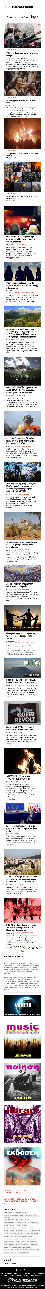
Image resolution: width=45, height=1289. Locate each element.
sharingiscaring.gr (31, 1287)
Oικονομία (24, 1228)
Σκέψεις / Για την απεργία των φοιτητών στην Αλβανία (19, 585)
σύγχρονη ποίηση (23, 1252)
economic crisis (9, 1222)
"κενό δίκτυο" (8, 1212)
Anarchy (25, 1212)
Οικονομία (7, 1247)
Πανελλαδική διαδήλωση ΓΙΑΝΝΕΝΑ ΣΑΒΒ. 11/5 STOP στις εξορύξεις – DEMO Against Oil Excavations (21, 390)
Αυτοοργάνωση (31, 1239)
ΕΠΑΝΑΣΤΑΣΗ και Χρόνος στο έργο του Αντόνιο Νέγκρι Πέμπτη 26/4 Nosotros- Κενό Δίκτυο (21, 927)
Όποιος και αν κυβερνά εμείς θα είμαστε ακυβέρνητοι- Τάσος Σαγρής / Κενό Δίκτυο (22, 285)
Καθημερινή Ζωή (32, 1241)
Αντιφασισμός (8, 1239)
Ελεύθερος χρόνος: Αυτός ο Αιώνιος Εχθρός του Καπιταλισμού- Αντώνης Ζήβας (22, 828)
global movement (33, 1222)
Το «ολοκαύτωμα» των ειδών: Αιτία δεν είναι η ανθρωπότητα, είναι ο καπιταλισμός (21, 544)
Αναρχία (6, 1236)
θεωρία (38, 1250)
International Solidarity (12, 1228)
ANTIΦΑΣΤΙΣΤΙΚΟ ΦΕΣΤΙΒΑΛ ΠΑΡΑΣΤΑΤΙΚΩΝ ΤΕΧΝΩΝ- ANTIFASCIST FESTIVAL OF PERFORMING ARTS (21, 1201)
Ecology (26, 1219)
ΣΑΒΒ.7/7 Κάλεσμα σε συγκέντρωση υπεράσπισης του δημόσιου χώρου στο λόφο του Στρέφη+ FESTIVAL (21, 879)
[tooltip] (16, 1269)
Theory (17, 292)
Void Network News (28, 292)
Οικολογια (34, 1244)
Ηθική (18, 1241)
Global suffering (21, 1225)
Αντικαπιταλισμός (27, 1236)
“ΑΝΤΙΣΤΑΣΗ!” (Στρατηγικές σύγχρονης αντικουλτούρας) (18, 777)
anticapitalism (8, 1219)
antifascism (18, 1219)
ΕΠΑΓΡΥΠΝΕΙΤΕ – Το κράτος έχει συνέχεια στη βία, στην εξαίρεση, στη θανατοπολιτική (20, 239)
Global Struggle (9, 1225)
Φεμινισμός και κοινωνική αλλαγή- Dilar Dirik (20, 102)
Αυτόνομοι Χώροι (9, 1241)
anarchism (17, 1212)
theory (6, 1233)
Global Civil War (21, 1222)
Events (10, 292)
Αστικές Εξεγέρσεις (20, 1239)
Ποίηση (14, 1247)
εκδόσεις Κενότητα (29, 1250)
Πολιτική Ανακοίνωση (25, 1247)
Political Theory (9, 1230)
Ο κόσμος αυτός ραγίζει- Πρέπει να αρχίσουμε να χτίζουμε (22, 154)
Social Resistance (34, 1230)
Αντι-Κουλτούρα (15, 1236)
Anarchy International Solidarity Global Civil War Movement (20, 1216)
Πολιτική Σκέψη (9, 1250)
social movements (21, 1230)
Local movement (12, 50)
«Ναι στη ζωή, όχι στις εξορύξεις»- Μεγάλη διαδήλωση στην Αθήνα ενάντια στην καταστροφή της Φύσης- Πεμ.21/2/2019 (21, 487)
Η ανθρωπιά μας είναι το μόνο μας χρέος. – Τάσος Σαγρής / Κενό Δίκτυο (21, 636)
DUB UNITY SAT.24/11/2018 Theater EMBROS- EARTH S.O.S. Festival (21, 681)
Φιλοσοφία (18, 1250)
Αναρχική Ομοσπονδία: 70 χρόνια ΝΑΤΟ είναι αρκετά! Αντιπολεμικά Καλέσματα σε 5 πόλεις (20, 441)
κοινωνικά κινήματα (10, 1252)
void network (25, 1233)
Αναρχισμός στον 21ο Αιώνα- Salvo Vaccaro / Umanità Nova (21, 197)
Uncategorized (14, 1233)
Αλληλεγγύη (34, 1233)
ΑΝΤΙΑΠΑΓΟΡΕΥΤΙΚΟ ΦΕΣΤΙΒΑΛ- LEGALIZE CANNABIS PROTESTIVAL (19, 1192)
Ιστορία (23, 1241)
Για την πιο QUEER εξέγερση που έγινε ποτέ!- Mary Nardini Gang (20, 728)
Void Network (5, 1285)
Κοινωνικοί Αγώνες (15, 1244)
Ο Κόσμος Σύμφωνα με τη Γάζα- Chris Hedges (22, 54)
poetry (31, 1228)
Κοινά (6, 1244)
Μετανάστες (25, 1244)
